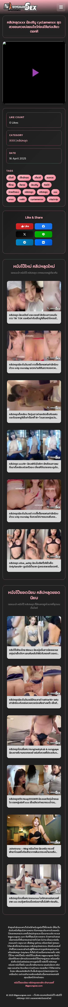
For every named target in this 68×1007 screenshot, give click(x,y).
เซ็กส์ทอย (24, 177)
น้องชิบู (34, 185)
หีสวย (22, 185)
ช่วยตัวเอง (14, 192)
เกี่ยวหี (38, 177)
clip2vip (53, 199)
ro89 (22, 199)
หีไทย (11, 185)
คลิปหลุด (22, 140)
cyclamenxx (37, 199)
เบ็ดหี (11, 177)
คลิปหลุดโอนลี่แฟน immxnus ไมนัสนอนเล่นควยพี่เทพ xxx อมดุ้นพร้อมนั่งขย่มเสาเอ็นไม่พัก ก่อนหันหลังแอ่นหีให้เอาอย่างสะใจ (34, 900)
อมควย (50, 177)
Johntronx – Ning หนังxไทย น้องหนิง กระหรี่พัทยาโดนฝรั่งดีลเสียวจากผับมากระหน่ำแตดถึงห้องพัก (32, 850)
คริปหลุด (43, 192)
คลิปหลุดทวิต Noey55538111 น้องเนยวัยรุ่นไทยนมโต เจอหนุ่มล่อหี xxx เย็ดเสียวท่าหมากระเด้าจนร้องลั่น (34, 800)
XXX (12, 140)
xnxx (11, 199)
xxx (55, 192)
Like (27, 226)
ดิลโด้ (46, 185)
